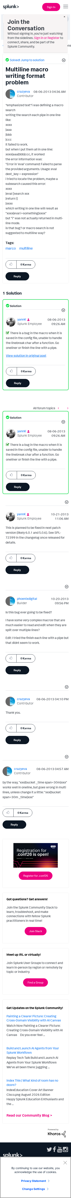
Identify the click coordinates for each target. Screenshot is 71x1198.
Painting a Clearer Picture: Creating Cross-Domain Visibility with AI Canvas (34, 1018)
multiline (26, 248)
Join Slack (35, 931)
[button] (63, 60)
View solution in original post (26, 356)
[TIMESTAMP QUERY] (67, 408)
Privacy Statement (33, 1180)
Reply (17, 276)
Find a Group (35, 982)
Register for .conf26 (35, 875)
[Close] (65, 1163)
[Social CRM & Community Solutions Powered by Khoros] (57, 1133)
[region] (35, 1177)
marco (11, 248)
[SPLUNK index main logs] (59, 408)
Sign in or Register (47, 38)
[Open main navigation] (65, 6)
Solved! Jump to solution (27, 60)
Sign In (51, 7)
